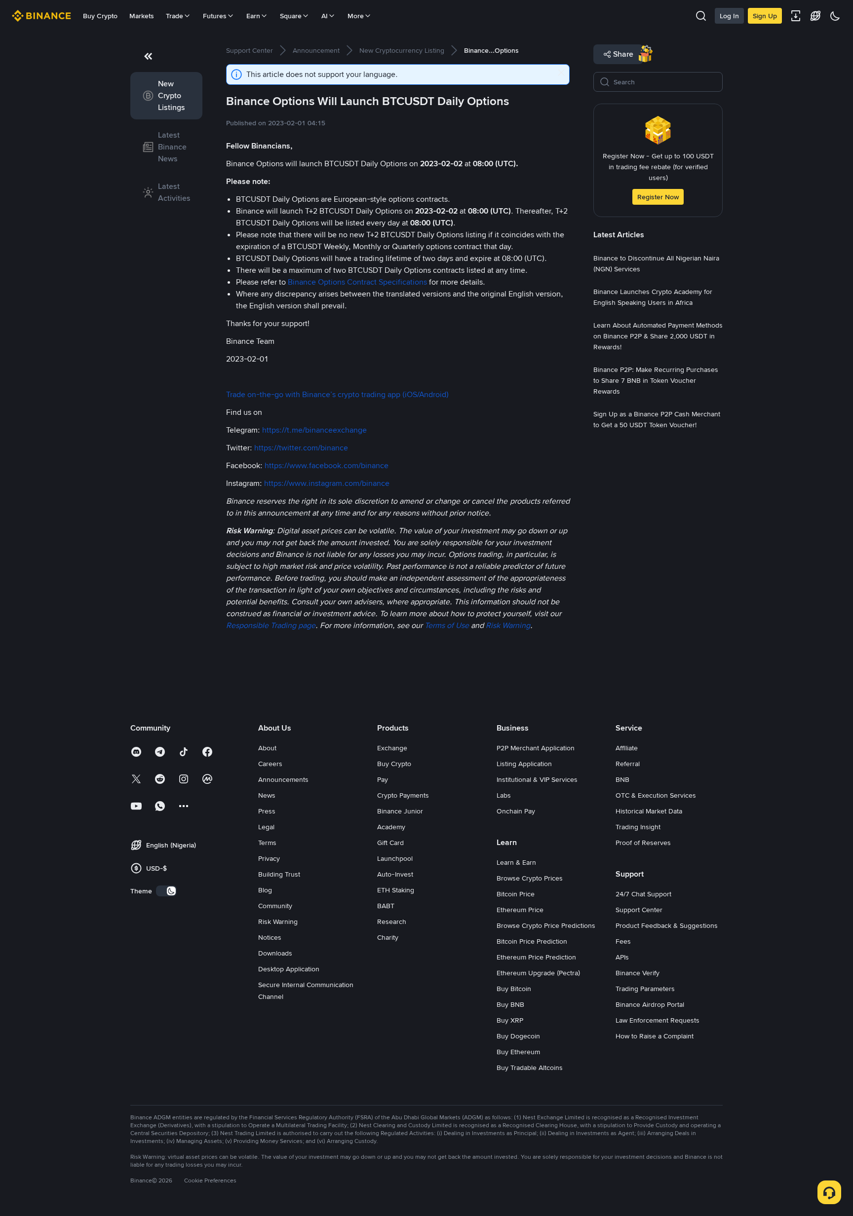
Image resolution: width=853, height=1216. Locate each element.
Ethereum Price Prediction (536, 957)
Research (391, 921)
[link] (166, 95)
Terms (267, 842)
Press (266, 811)
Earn (253, 15)
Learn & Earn (516, 862)
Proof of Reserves (643, 842)
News (266, 795)
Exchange (392, 747)
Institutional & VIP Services (537, 779)
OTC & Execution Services (656, 795)
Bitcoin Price (516, 893)
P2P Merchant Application (536, 747)
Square (291, 15)
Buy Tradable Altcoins (530, 1067)
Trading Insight (638, 826)
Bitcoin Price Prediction (532, 941)
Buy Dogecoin (518, 1036)
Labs (504, 795)
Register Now (658, 196)
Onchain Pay (516, 811)
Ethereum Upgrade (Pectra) (538, 972)
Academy (391, 826)
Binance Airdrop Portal (650, 1004)
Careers (270, 763)
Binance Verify (637, 972)
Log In (729, 15)
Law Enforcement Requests (657, 1020)
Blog (265, 889)
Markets (141, 15)
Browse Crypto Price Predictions (546, 925)
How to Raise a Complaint (655, 1036)
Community (275, 905)
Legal (266, 826)
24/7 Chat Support (643, 893)
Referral (628, 763)
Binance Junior (400, 811)
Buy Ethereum (518, 1051)
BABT (385, 905)
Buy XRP (510, 1020)
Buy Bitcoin (514, 988)
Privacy (269, 858)
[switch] (166, 890)
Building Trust (279, 874)
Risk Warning (278, 921)
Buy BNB (510, 1004)
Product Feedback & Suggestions (667, 925)
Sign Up (765, 15)
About (267, 747)
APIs (622, 957)
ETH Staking (395, 889)
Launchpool (395, 858)
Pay (382, 779)
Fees (623, 941)
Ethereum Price (520, 909)
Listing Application (524, 763)
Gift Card (390, 842)
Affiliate (627, 747)
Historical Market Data (649, 811)
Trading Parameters (645, 988)
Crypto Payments (403, 795)
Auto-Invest (395, 874)
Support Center (639, 909)
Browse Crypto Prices (530, 878)
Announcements (283, 779)
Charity (387, 937)
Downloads (275, 953)
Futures (215, 15)
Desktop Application (288, 968)
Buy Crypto (100, 15)
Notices (269, 937)
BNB (622, 779)
